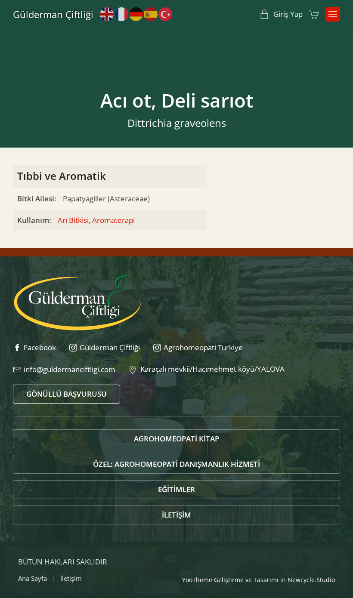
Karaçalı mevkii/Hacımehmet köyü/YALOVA (211, 369)
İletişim (176, 515)
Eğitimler (176, 489)
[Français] (122, 13)
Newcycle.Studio (311, 580)
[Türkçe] (165, 13)
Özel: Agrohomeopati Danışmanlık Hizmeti (176, 464)
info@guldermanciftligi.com (69, 369)
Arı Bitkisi (73, 220)
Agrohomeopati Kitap (176, 439)
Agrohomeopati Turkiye (203, 347)
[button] (332, 14)
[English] (107, 13)
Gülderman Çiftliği (53, 14)
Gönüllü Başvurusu (66, 394)
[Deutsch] (136, 13)
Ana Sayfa (32, 578)
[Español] (151, 13)
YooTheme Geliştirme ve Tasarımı (230, 580)
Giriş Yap (288, 14)
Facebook (40, 347)
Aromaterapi (113, 220)
